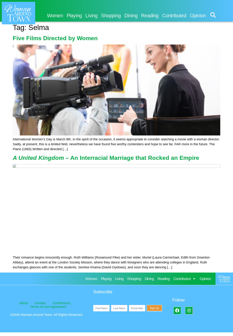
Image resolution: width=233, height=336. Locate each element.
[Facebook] (177, 310)
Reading (149, 15)
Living (91, 15)
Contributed (174, 15)
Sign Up (154, 308)
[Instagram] (189, 310)
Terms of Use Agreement (48, 307)
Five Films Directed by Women (55, 38)
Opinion (198, 15)
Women (55, 15)
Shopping (111, 15)
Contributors (61, 303)
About (23, 303)
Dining (130, 15)
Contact (40, 303)
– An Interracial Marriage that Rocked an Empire (106, 158)
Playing (74, 15)
